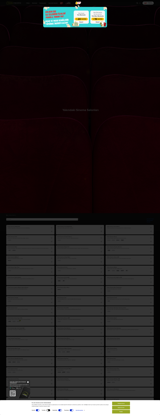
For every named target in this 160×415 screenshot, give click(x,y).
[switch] (48, 410)
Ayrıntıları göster (79, 410)
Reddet (121, 411)
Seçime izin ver (121, 407)
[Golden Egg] (75, 17)
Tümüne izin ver (121, 403)
